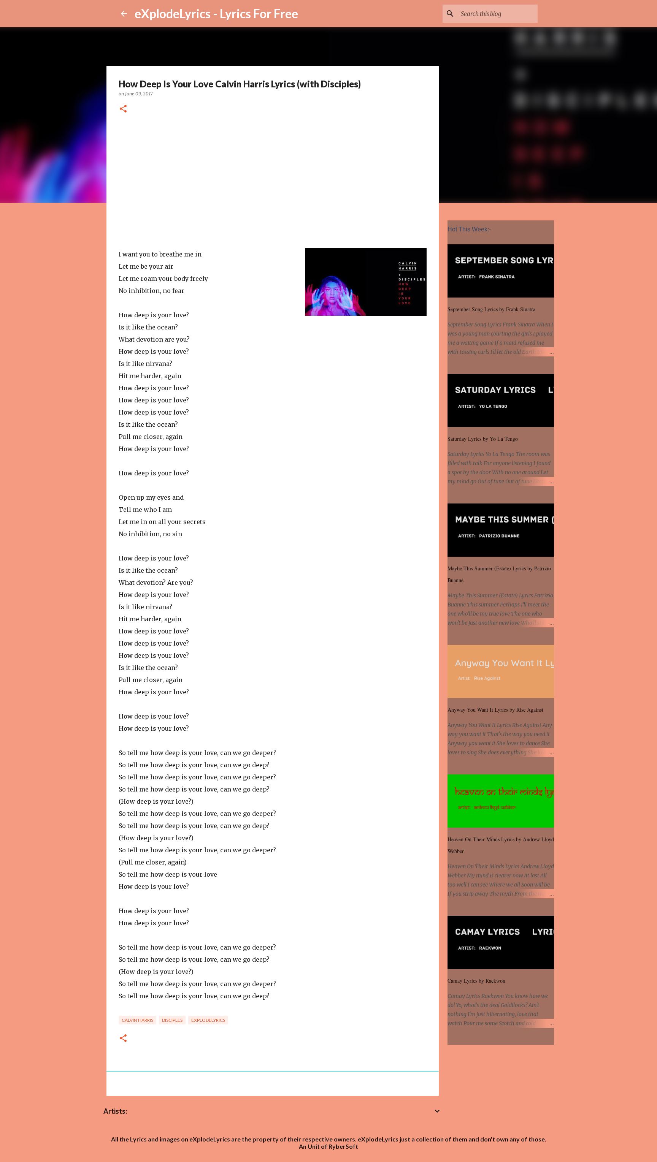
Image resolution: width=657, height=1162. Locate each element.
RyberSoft (343, 1146)
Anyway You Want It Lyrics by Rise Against (495, 709)
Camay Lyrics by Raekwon (476, 980)
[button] (123, 109)
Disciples (172, 1020)
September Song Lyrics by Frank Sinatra (491, 309)
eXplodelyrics (208, 1020)
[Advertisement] (273, 183)
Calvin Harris (137, 1020)
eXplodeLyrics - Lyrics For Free (216, 13)
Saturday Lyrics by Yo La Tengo (483, 438)
